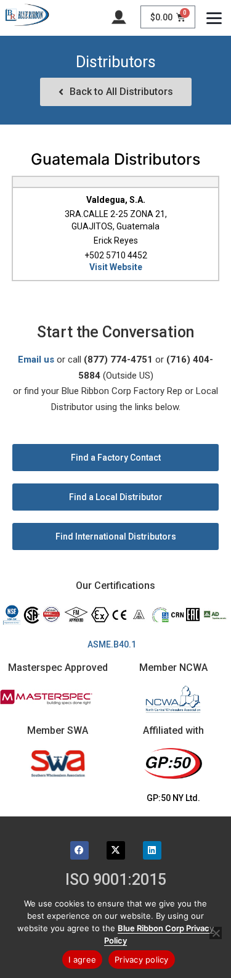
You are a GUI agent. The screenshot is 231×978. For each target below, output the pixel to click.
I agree (82, 959)
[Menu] (214, 17)
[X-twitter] (116, 850)
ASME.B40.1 (115, 644)
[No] (215, 933)
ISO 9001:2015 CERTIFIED (115, 887)
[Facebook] (79, 850)
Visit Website (115, 267)
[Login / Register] (119, 16)
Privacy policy (142, 959)
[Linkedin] (152, 850)
